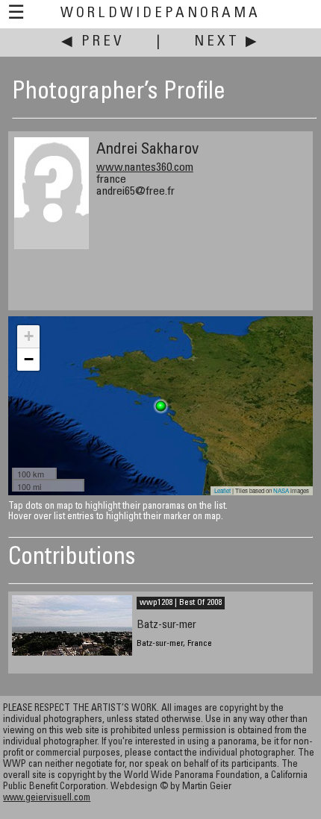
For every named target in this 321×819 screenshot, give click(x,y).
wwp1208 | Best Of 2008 (181, 602)
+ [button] (29, 336)
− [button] (29, 359)
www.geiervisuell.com (46, 798)
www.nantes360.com (144, 168)
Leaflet (222, 490)
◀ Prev (93, 42)
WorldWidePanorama (160, 14)
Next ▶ (227, 42)
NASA (281, 490)
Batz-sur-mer (166, 625)
